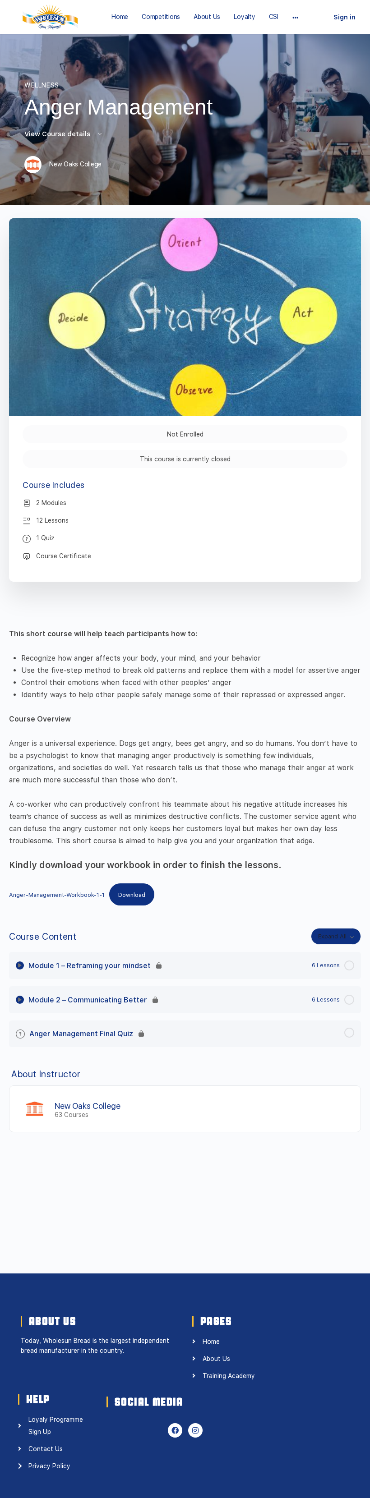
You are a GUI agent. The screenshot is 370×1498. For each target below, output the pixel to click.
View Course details (58, 134)
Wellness (41, 85)
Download (131, 894)
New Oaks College (87, 1106)
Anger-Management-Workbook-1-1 (57, 894)
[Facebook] (175, 1430)
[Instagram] (195, 1430)
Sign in (344, 17)
